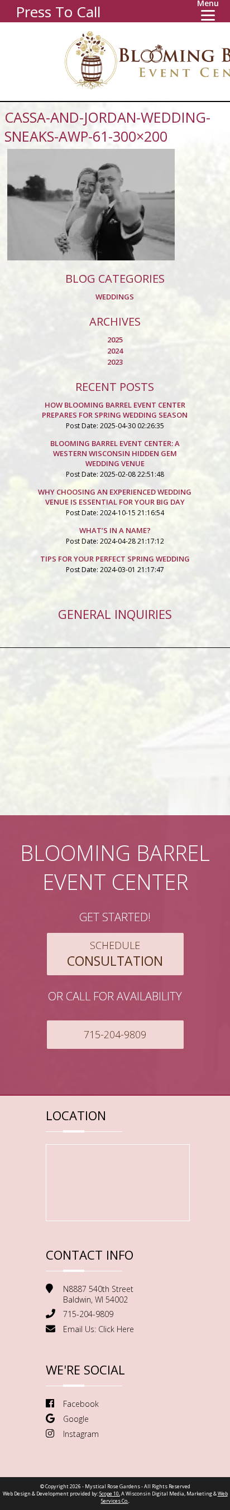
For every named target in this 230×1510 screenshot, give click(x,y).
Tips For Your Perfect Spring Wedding (115, 559)
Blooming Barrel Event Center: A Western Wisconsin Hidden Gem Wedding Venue (115, 453)
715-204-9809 (115, 1034)
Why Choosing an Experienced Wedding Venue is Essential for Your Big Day (114, 497)
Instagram (81, 1434)
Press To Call (58, 12)
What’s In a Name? (115, 530)
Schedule (115, 954)
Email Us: (98, 1329)
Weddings (114, 297)
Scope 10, (109, 1493)
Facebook (81, 1403)
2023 (115, 362)
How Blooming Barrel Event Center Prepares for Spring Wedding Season (115, 410)
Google (76, 1419)
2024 (115, 351)
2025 (115, 340)
